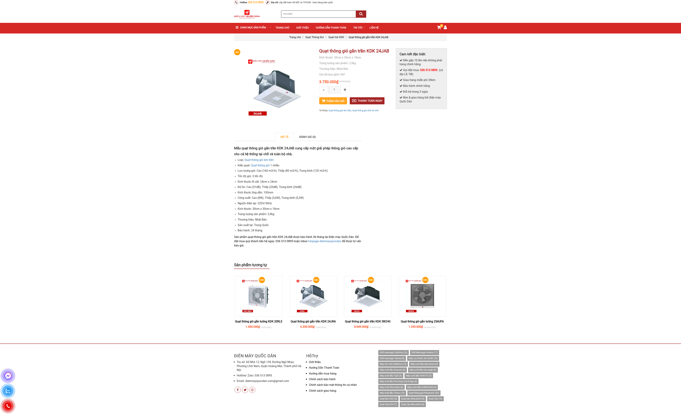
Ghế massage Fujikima (393, 352)
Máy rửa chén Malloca (393, 364)
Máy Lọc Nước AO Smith (423, 358)
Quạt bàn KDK (388, 398)
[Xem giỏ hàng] (439, 28)
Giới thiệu (302, 27)
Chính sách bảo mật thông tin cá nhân (333, 385)
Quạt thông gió (260, 165)
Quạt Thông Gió (314, 37)
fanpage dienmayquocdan (324, 241)
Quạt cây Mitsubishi (412, 404)
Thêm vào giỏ (335, 101)
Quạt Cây (435, 398)
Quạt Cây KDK (388, 404)
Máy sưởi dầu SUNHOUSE (421, 387)
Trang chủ (282, 27)
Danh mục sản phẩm (253, 27)
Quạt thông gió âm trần (339, 110)
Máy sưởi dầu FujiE (391, 375)
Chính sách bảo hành (322, 379)
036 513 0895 (256, 2)
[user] (445, 28)
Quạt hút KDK (336, 37)
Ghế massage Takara (392, 358)
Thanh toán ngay (370, 100)
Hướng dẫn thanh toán (331, 27)
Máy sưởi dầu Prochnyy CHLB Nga (398, 381)
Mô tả (285, 137)
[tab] (284, 137)
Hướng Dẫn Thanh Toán (324, 367)
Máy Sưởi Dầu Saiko (391, 387)
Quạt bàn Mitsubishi (413, 398)
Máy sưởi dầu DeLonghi (422, 369)
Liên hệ (374, 27)
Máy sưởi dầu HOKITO (419, 375)
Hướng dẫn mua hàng (322, 373)
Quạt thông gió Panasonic (424, 393)
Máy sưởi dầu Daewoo (392, 369)
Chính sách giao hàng (322, 390)
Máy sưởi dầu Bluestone (424, 364)
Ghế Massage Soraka (424, 352)
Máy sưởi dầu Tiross (392, 393)
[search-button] (361, 14)
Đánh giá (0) (307, 137)
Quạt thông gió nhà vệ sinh (365, 110)
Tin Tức (357, 27)
